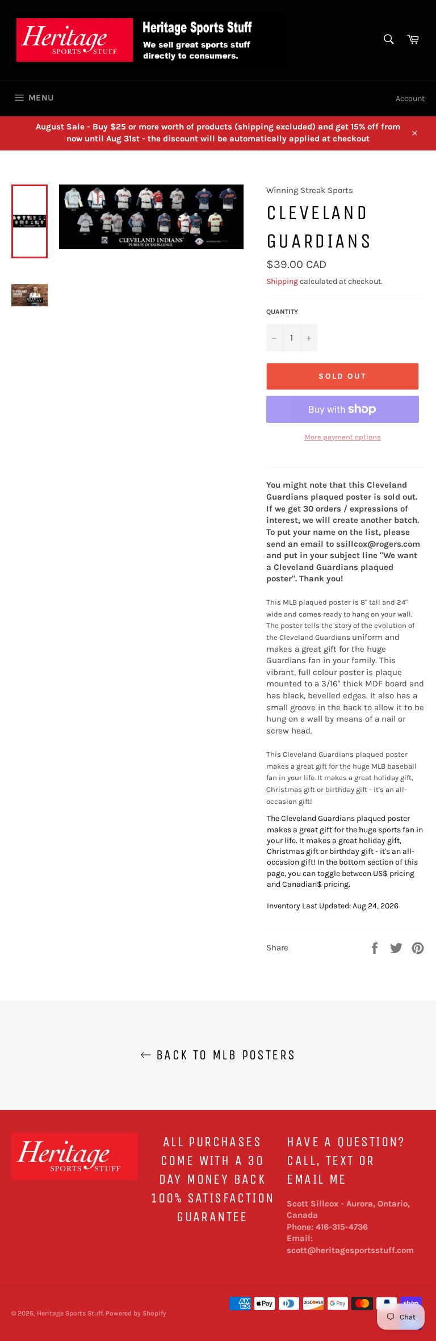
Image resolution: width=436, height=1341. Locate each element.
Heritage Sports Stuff (70, 1313)
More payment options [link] (342, 437)
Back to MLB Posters (224, 1055)
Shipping (282, 281)
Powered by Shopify (136, 1313)
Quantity (282, 312)
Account (410, 98)
